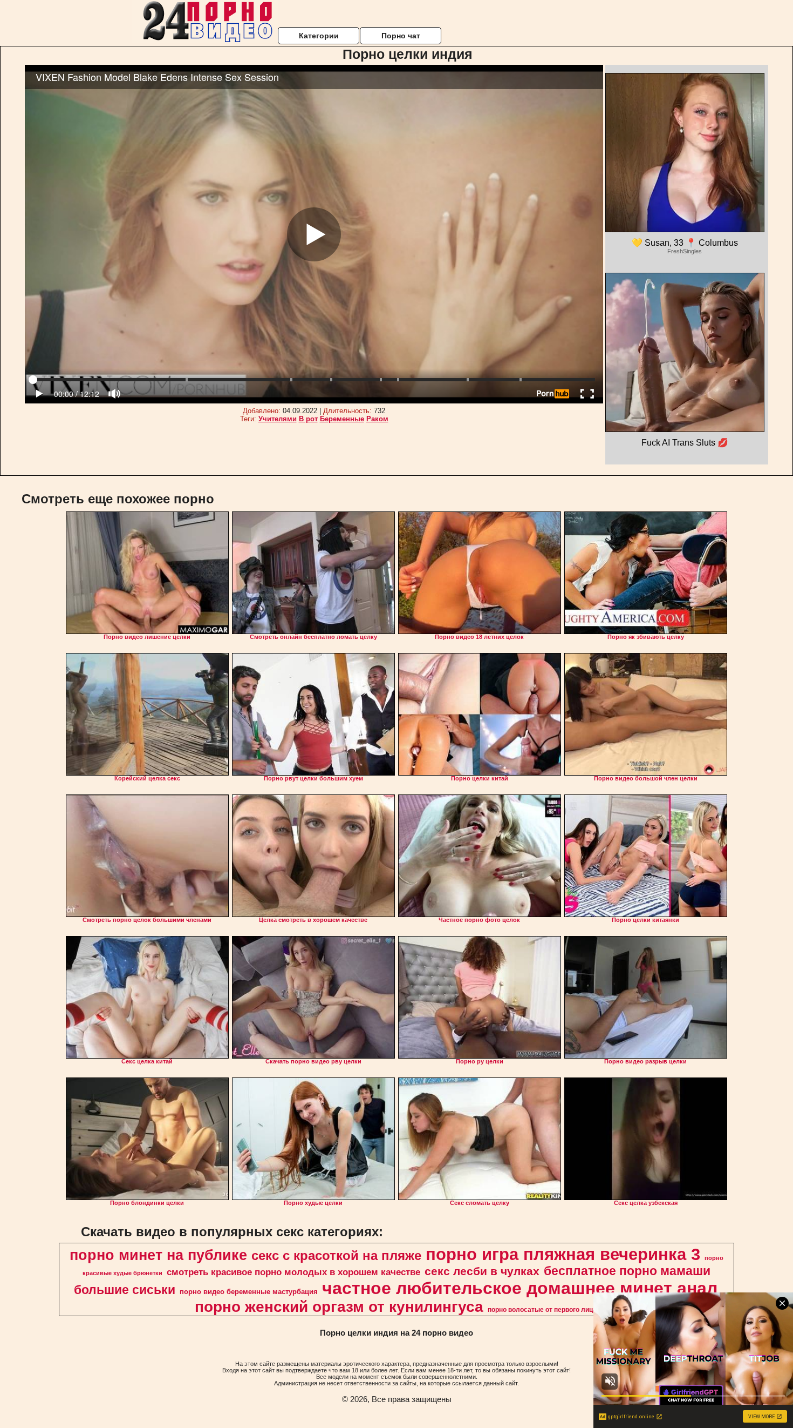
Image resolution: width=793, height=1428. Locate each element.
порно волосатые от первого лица (542, 1310)
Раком (377, 419)
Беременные (342, 419)
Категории (319, 35)
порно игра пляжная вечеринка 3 (563, 1254)
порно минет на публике (158, 1255)
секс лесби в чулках (482, 1271)
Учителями (277, 419)
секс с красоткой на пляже (336, 1255)
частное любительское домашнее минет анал (519, 1288)
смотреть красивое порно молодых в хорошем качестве (293, 1272)
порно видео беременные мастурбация (249, 1292)
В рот (308, 419)
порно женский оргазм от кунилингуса (339, 1306)
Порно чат (400, 35)
